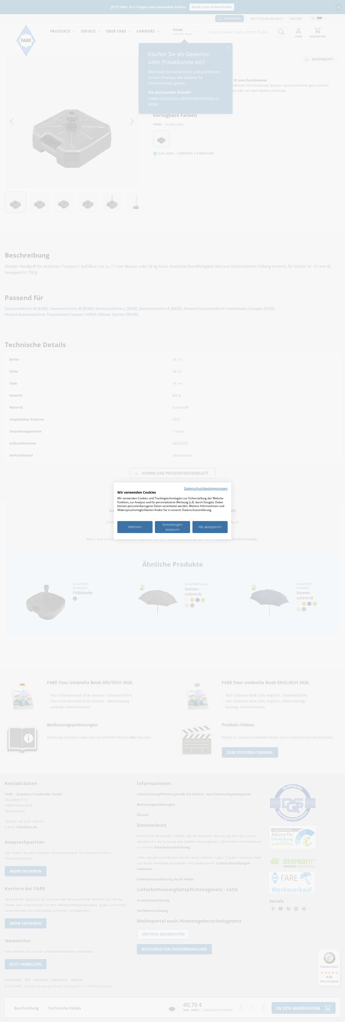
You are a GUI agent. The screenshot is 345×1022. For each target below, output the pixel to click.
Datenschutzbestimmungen (206, 488)
